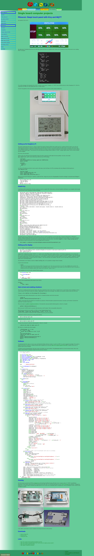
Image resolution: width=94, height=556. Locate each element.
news (2, 46)
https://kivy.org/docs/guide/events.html (59, 345)
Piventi (69, 49)
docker (3, 14)
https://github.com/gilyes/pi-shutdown (27, 545)
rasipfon (3, 29)
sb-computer (52, 9)
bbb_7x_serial (4, 36)
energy (24, 9)
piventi (3, 27)
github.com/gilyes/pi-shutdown (32, 303)
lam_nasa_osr (4, 16)
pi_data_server (5, 19)
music (38, 9)
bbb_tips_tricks (5, 40)
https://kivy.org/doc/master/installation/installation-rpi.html (31, 541)
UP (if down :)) (5, 554)
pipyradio (3, 23)
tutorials (59, 9)
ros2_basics (4, 34)
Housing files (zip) (24, 536)
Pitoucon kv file (23, 535)
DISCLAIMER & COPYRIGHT (72, 553)
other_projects (44, 9)
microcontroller (31, 9)
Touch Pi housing (64, 484)
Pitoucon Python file (24, 534)
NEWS (66, 551)
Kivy (49, 88)
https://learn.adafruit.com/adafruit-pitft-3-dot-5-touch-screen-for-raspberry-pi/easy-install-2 (37, 542)
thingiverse (37, 483)
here (46, 147)
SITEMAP (67, 554)
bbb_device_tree (5, 38)
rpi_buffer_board (5, 42)
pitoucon (4, 25)
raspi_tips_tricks (5, 32)
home (20, 9)
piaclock (3, 21)
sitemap (3, 48)
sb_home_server (5, 44)
